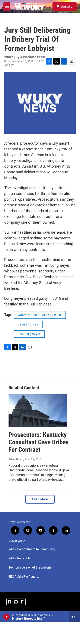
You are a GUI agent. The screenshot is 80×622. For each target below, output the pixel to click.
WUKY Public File (20, 558)
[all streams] (74, 616)
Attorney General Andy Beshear (39, 315)
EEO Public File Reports (24, 576)
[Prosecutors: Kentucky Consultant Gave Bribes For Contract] (38, 410)
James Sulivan (28, 324)
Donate (66, 6)
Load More (40, 499)
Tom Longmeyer (29, 334)
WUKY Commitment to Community (32, 549)
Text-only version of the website (30, 567)
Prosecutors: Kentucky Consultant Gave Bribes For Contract (39, 442)
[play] (6, 617)
